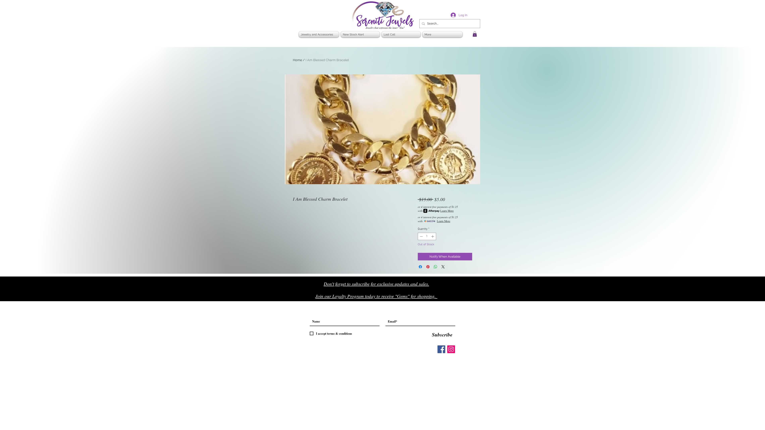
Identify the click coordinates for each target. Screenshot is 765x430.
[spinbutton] (427, 236)
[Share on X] (443, 266)
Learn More (447, 211)
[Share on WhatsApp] (435, 266)
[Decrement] (420, 236)
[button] (475, 34)
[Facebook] (441, 349)
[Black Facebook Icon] (458, 297)
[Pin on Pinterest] (428, 266)
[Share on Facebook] (420, 266)
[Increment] (433, 236)
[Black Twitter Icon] (466, 297)
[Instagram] (451, 349)
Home (297, 60)
